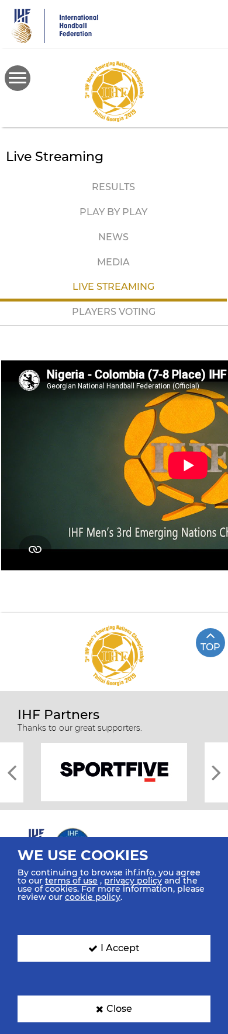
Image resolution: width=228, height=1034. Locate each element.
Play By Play (113, 212)
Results (113, 186)
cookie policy (92, 897)
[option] (114, 771)
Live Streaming (113, 286)
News (113, 237)
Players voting (114, 311)
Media (113, 262)
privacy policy (133, 880)
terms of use (71, 880)
